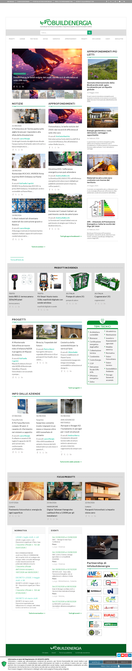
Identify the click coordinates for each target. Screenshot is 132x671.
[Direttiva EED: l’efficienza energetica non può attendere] (65, 158)
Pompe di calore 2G (75, 296)
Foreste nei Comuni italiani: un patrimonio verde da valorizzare (63, 212)
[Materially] (94, 591)
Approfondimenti (70, 39)
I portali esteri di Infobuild (42, 1)
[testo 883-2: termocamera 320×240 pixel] (21, 282)
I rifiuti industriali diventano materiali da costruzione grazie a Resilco (27, 221)
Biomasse (93, 338)
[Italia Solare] (94, 616)
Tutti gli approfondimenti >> (71, 236)
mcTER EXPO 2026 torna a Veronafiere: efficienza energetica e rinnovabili (63, 606)
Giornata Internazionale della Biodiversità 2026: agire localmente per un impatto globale (100, 86)
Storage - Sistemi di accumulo (109, 377)
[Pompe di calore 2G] (78, 282)
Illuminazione (111, 335)
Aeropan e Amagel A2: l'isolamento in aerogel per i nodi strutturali (71, 428)
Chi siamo (45, 653)
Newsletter (119, 39)
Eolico (92, 382)
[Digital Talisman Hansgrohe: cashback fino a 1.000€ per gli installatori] (64, 491)
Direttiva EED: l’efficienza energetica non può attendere (62, 170)
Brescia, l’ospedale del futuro (46, 344)
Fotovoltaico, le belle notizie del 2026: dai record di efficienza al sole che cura (63, 129)
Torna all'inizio (16, 260)
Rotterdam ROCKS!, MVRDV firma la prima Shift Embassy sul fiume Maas (28, 176)
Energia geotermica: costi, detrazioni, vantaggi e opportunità (99, 133)
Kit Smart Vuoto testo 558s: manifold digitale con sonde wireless (50, 299)
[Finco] (94, 624)
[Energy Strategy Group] (94, 582)
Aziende (22, 39)
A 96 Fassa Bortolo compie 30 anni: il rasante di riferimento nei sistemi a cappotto (22, 427)
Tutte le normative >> (37, 613)
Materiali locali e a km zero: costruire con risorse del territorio (99, 180)
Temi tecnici (34, 39)
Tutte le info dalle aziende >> (71, 462)
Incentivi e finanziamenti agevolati (111, 341)
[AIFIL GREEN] (111, 624)
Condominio (94, 356)
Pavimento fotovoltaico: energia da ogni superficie (25, 511)
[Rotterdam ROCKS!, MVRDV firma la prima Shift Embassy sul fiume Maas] (28, 161)
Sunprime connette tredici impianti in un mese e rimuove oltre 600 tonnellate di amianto (46, 429)
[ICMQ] (111, 582)
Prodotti (12, 39)
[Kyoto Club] (94, 599)
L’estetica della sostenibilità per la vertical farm (69, 345)
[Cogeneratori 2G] (107, 282)
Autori (54, 653)
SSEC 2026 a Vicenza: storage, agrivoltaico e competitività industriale (62, 557)
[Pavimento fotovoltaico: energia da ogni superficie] (26, 491)
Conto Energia (95, 360)
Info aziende (96, 39)
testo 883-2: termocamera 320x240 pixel (21, 298)
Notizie (45, 39)
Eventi (108, 39)
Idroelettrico (111, 331)
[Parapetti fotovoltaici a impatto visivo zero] (102, 491)
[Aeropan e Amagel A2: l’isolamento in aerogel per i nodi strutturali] (71, 406)
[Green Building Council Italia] (94, 632)
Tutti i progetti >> (75, 388)
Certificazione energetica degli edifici (95, 344)
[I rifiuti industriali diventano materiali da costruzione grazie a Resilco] (28, 206)
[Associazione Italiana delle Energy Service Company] (111, 607)
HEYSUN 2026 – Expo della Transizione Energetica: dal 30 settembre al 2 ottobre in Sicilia (62, 574)
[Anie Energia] (111, 599)
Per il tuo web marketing (64, 1)
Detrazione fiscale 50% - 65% (95, 369)
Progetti (84, 39)
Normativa (110, 353)
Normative (56, 39)
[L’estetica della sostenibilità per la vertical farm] (71, 332)
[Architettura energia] (94, 607)
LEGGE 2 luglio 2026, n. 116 (27, 537)
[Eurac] (111, 616)
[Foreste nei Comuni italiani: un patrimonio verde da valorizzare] (65, 201)
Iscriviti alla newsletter (85, 1)
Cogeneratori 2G (102, 296)
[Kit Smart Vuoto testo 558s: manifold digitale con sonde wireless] (50, 282)
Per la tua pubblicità (65, 653)
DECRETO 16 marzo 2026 (27, 598)
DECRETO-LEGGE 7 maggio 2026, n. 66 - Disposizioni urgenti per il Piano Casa (28, 585)
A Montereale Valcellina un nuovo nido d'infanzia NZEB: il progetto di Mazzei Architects (22, 348)
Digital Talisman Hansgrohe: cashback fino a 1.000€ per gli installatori (60, 512)
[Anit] (111, 574)
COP (92, 363)
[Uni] (111, 591)
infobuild (10, 1)
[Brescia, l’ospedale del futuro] (47, 332)
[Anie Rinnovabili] (94, 574)
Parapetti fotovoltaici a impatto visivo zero (100, 511)
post (15, 73)
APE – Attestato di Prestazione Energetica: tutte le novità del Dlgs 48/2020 (101, 224)
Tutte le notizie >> (38, 247)
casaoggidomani (23, 1)
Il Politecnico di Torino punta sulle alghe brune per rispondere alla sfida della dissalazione (28, 131)
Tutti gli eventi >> (75, 613)
